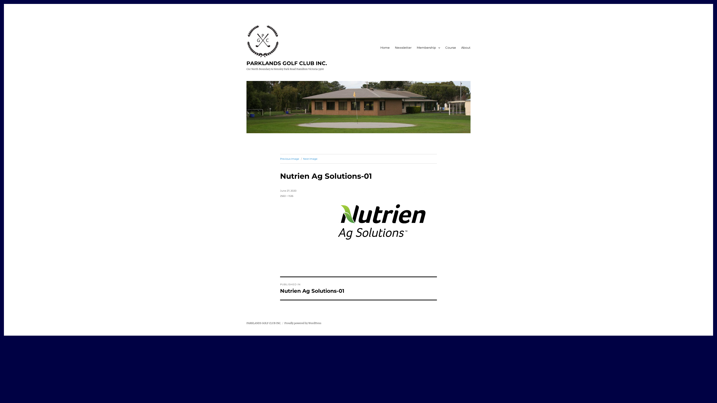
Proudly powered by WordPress (302, 323)
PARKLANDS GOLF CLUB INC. (286, 63)
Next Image (310, 158)
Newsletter (403, 47)
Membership (426, 47)
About (466, 47)
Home (385, 47)
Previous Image (289, 158)
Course (450, 47)
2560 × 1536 (286, 195)
